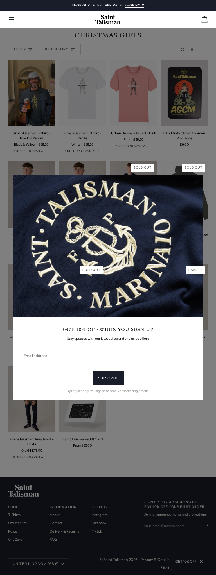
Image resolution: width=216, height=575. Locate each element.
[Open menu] (16, 19)
